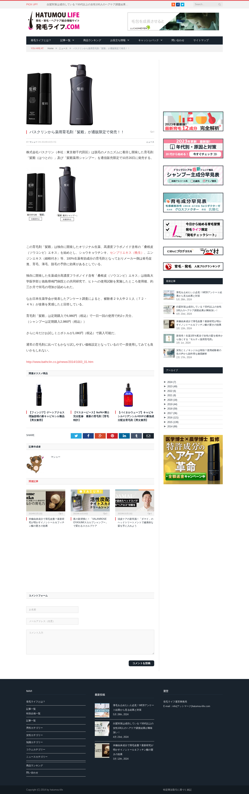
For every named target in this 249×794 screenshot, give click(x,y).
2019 (172, 404)
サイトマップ (201, 40)
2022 (171, 391)
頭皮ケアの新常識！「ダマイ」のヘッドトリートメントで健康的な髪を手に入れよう (135, 522)
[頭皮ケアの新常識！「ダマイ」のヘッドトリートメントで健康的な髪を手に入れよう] (134, 502)
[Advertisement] (90, 559)
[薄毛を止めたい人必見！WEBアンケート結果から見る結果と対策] (169, 296)
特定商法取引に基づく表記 (177, 789)
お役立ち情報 (118, 40)
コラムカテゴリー (35, 749)
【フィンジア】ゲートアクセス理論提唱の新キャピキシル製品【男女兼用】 (47, 416)
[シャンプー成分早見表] (193, 190)
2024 (171, 382)
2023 (172, 386)
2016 (172, 417)
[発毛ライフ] (52, 20)
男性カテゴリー (34, 727)
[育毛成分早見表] (193, 218)
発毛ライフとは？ (41, 40)
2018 (172, 408)
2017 (172, 413)
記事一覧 (65, 40)
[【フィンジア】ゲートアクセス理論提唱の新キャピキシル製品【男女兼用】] (45, 394)
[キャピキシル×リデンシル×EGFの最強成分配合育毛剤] (134, 394)
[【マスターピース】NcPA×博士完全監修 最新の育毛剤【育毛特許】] (90, 394)
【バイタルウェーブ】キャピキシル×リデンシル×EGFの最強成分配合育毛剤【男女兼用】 (136, 416)
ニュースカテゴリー (37, 756)
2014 (172, 426)
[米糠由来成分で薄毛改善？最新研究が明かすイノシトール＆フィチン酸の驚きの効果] (45, 502)
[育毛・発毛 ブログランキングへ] (193, 269)
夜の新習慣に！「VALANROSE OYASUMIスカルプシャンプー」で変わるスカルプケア (90, 522)
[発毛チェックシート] (193, 244)
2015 (172, 422)
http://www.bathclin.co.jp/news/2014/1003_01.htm (59, 362)
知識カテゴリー (34, 742)
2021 (171, 395)
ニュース (150, 142)
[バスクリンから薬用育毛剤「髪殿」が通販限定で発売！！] (90, 95)
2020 (172, 400)
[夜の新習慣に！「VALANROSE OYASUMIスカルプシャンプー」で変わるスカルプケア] (90, 502)
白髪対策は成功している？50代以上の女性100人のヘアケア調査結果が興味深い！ (89, 4)
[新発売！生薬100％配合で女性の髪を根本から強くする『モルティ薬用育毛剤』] (169, 339)
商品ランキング (92, 40)
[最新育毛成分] (193, 136)
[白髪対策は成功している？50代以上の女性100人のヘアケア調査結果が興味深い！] (169, 310)
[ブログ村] (193, 260)
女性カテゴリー (34, 735)
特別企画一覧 (33, 713)
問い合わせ (178, 40)
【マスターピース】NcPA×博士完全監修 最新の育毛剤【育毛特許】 (91, 416)
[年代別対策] (193, 164)
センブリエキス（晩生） (127, 252)
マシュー (33, 142)
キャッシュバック (148, 40)
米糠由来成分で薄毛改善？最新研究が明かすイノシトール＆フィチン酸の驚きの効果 (46, 522)
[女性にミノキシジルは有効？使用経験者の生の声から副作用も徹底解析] (169, 354)
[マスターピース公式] (193, 483)
